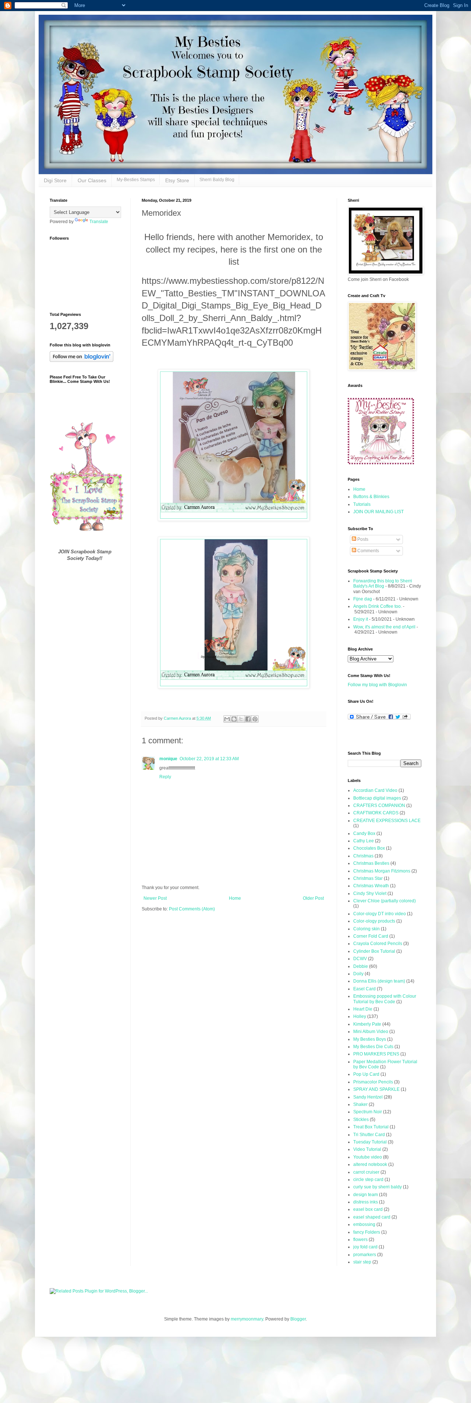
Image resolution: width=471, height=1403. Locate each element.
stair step (362, 1262)
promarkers (364, 1254)
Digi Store (55, 180)
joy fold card (365, 1246)
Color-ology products (374, 921)
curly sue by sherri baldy (377, 1186)
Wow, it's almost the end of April (384, 627)
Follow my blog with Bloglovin (377, 684)
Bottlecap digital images (377, 798)
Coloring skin (366, 928)
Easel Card (364, 988)
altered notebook (370, 1164)
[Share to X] (241, 719)
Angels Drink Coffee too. (377, 606)
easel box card (368, 1209)
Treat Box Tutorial (371, 1126)
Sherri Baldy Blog (216, 179)
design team (365, 1194)
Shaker (360, 1104)
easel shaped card (371, 1217)
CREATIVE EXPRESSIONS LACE (387, 820)
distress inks (365, 1202)
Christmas (363, 856)
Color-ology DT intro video (379, 913)
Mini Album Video (370, 1031)
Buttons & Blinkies (371, 496)
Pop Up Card (366, 1074)
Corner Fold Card (370, 936)
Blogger (298, 1319)
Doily (358, 973)
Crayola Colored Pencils (377, 943)
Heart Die (362, 1009)
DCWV (360, 958)
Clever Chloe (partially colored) (384, 900)
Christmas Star (368, 878)
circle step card (368, 1179)
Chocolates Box (369, 848)
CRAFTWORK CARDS (376, 812)
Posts (362, 539)
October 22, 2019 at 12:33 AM (209, 758)
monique (168, 758)
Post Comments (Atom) (192, 909)
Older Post (313, 898)
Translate (98, 221)
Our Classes (92, 180)
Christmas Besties (371, 863)
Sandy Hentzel (368, 1097)
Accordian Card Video (375, 790)
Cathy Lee (363, 840)
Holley (359, 1016)
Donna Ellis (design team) (379, 981)
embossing (364, 1224)
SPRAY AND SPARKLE (376, 1089)
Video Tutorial (367, 1149)
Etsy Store (177, 180)
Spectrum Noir (367, 1111)
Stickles (361, 1119)
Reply (165, 776)
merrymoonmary (247, 1319)
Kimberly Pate (367, 1024)
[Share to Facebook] (248, 719)
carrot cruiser (366, 1172)
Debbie (360, 966)
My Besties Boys (369, 1039)
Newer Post (155, 898)
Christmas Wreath (371, 885)
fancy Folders (366, 1232)
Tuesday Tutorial (370, 1142)
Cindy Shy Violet (369, 893)
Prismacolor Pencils (373, 1082)
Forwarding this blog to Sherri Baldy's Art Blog (382, 583)
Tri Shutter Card (369, 1134)
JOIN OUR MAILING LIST (378, 511)
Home (235, 898)
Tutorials (362, 504)
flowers (360, 1239)
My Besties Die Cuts (373, 1046)
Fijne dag (362, 599)
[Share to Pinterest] (255, 719)
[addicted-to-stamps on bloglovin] (81, 360)
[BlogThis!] (234, 719)
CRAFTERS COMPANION (379, 805)
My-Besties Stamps (136, 179)
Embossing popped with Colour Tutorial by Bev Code (384, 999)
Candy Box (364, 833)
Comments (367, 550)
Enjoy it (360, 619)
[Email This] (227, 719)
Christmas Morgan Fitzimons (381, 871)
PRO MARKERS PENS (376, 1054)
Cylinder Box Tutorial (374, 951)
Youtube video (367, 1157)
